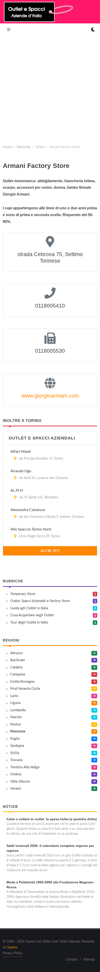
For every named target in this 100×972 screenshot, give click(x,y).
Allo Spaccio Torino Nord (30, 529)
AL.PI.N (16, 490)
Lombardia (18, 710)
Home (7, 147)
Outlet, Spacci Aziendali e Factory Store (40, 601)
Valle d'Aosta (20, 781)
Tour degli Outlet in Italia (29, 622)
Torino (39, 147)
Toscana (16, 760)
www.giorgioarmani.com (50, 396)
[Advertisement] (50, 88)
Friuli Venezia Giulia (25, 688)
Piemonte (23, 147)
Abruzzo (16, 653)
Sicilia (14, 753)
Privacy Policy (12, 953)
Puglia (15, 738)
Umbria (15, 774)
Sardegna (17, 745)
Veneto (15, 788)
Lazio (14, 696)
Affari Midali (20, 451)
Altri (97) (50, 551)
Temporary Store (22, 594)
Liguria (15, 703)
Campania (17, 674)
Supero (12, 947)
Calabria (16, 667)
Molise (15, 724)
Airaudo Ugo (20, 471)
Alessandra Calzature (27, 510)
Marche (16, 717)
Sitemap (89, 959)
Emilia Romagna (22, 681)
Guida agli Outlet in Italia (29, 608)
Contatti (71, 959)
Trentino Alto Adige (25, 767)
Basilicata (17, 660)
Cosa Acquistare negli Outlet (32, 615)
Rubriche (13, 581)
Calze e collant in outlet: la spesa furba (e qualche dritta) (52, 819)
